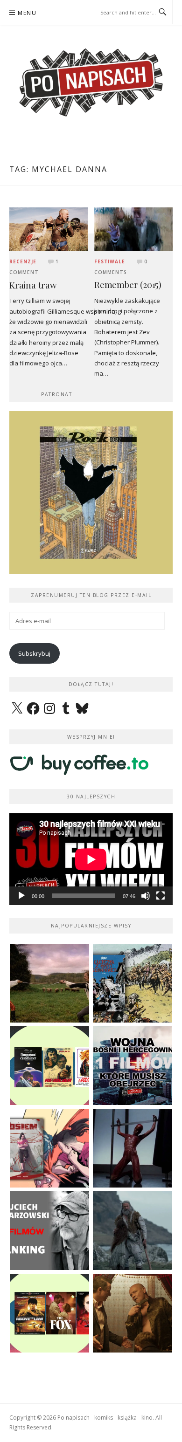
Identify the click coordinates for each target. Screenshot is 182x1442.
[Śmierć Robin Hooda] (132, 1230)
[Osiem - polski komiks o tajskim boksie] (49, 1148)
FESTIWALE (109, 261)
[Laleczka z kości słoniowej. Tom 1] (132, 983)
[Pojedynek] (49, 983)
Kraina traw (32, 285)
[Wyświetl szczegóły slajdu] (91, 492)
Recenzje (22, 261)
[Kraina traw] (48, 228)
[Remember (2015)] (133, 228)
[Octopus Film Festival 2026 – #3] (49, 1065)
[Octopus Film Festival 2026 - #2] (49, 1313)
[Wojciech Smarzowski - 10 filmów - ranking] (49, 1230)
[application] (91, 859)
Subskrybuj (34, 653)
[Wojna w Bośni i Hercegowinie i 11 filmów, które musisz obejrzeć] (132, 1065)
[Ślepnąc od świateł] (132, 1313)
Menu (27, 13)
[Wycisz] (145, 895)
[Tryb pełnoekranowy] (160, 895)
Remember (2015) (127, 284)
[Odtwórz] (21, 895)
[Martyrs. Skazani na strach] (132, 1148)
